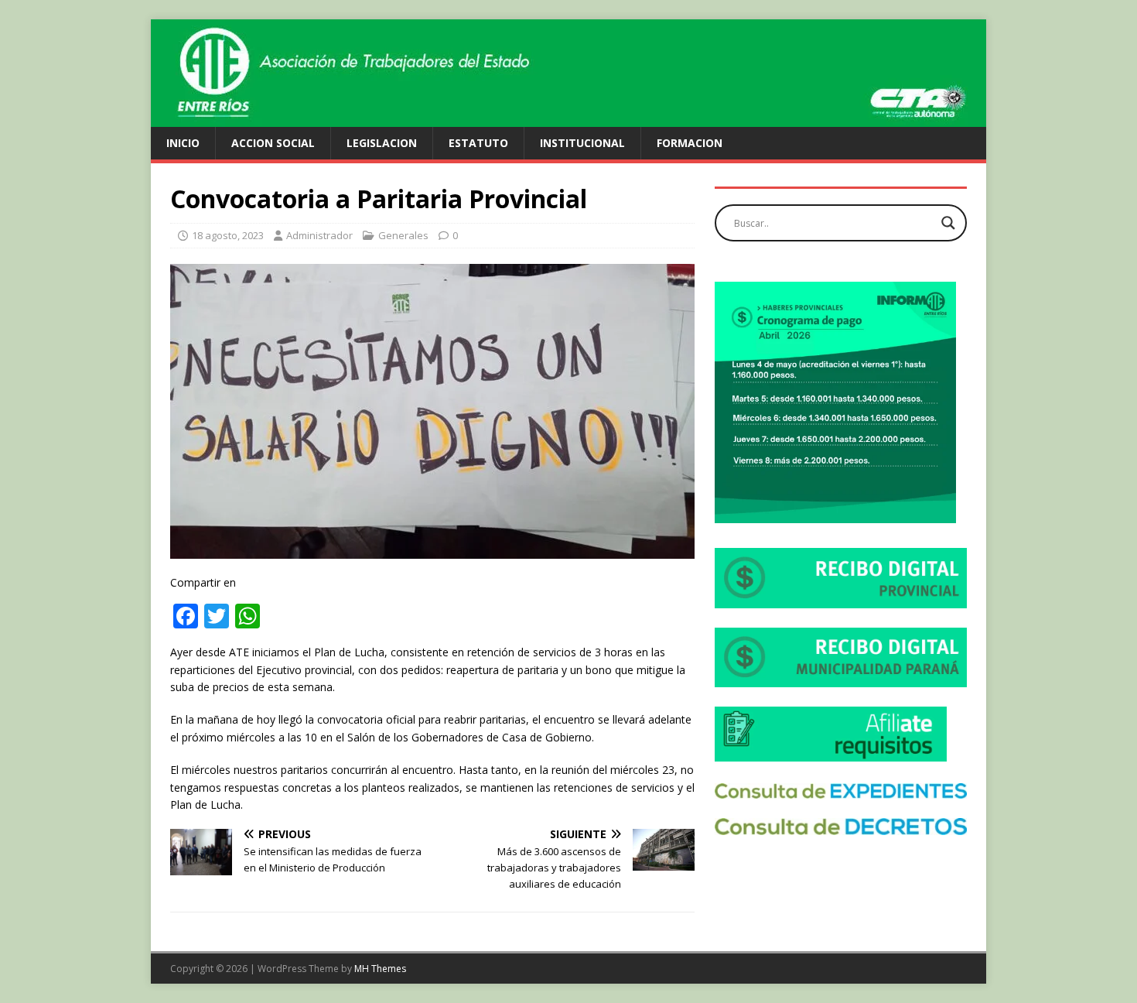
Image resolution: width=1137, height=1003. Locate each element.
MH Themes (380, 968)
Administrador (319, 235)
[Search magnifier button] (948, 223)
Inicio (183, 142)
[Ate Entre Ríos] (568, 118)
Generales (403, 235)
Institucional (582, 142)
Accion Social (273, 142)
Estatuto (478, 142)
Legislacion (382, 142)
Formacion (689, 142)
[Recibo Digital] (841, 599)
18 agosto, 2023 (228, 235)
